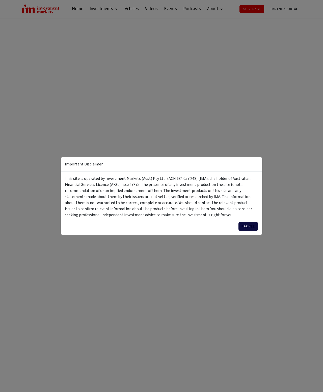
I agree (248, 226)
